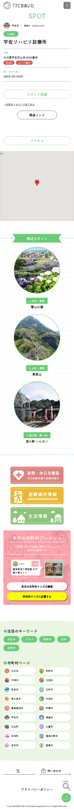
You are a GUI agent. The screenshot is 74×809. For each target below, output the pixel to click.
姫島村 (49, 717)
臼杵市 (49, 689)
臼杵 (63, 639)
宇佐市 (14, 717)
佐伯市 (14, 689)
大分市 (11, 639)
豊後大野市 (52, 736)
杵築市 (49, 708)
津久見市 (16, 698)
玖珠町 (14, 736)
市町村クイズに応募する (37, 596)
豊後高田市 (17, 708)
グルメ (29, 639)
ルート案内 (24, 62)
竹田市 (49, 698)
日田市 (49, 680)
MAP (9, 62)
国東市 (49, 745)
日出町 (14, 726)
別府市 (47, 639)
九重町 (49, 726)
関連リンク (37, 115)
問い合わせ (54, 771)
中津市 (14, 680)
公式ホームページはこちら (20, 104)
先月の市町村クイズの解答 (37, 586)
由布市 (11, 648)
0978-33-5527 (13, 76)
